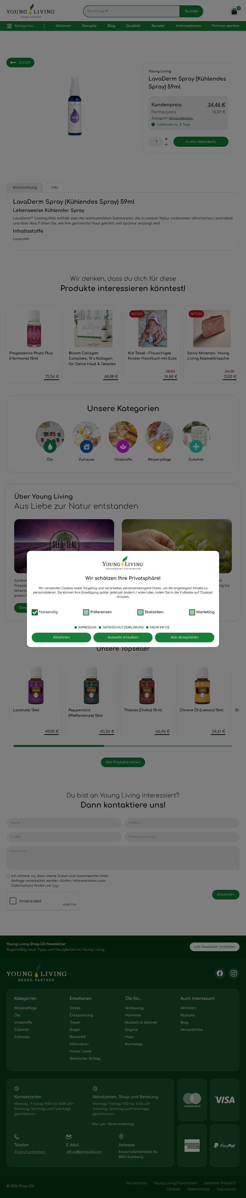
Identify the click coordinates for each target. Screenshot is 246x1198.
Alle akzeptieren (185, 637)
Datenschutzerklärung (123, 627)
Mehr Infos (159, 627)
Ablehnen (61, 637)
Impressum (87, 627)
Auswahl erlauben (123, 637)
